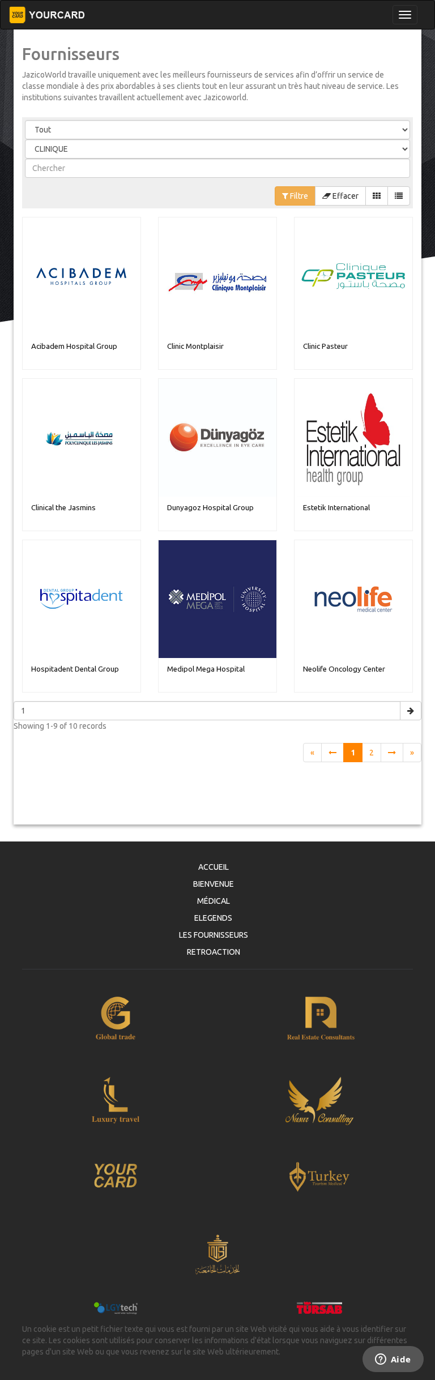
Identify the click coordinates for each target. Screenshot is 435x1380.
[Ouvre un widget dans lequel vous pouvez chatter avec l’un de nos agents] (393, 1360)
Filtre (298, 195)
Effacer (345, 195)
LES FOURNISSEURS (213, 934)
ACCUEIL (213, 866)
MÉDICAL (213, 900)
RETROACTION (213, 951)
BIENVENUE (213, 883)
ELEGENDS (213, 917)
